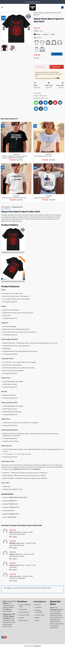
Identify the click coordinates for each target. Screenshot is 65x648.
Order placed (37, 87)
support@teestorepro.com (15, 601)
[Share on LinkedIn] (36, 108)
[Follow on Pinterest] (5, 637)
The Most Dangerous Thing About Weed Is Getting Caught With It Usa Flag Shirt (14, 157)
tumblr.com (12, 517)
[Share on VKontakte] (60, 102)
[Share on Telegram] (45, 108)
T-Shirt (45, 95)
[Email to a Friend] (50, 102)
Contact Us (38, 607)
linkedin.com (13, 504)
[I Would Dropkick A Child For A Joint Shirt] (16, 178)
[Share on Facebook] (41, 102)
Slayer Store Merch (40, 98)
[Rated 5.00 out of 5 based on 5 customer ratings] (49, 28)
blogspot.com (14, 514)
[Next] (28, 28)
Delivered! (61, 87)
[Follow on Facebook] (2, 637)
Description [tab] (6, 207)
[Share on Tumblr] (41, 108)
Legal (37, 620)
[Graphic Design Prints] (32, 7)
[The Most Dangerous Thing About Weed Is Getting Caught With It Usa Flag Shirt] (16, 137)
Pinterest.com (14, 507)
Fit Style (36, 31)
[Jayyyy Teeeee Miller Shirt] (48, 178)
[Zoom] (3, 41)
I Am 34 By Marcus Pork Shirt (43, 156)
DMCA (37, 618)
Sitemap (21, 618)
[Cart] (62, 7)
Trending (41, 13)
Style (35, 37)
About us (38, 604)
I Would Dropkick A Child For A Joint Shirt (14, 198)
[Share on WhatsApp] (36, 102)
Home (35, 13)
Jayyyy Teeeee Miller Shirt (41, 198)
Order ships (49, 87)
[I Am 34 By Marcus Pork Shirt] (48, 137)
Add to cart (42, 67)
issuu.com (10, 510)
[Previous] (3, 28)
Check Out (56, 67)
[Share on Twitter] (45, 102)
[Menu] (2, 7)
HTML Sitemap (23, 620)
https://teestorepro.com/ (18, 497)
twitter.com (13, 501)
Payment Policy (39, 615)
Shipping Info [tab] (17, 207)
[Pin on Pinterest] (55, 102)
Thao (47, 98)
